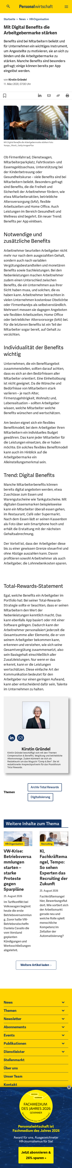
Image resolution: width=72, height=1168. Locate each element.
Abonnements (15, 1027)
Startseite (9, 19)
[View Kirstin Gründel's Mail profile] (20, 737)
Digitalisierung (40, 797)
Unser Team (13, 1076)
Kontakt (10, 1085)
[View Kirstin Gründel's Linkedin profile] (11, 737)
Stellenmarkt (14, 1060)
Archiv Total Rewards (45, 787)
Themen (10, 1011)
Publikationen (15, 1043)
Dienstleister (14, 1052)
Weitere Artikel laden (34, 965)
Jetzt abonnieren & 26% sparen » (36, 1155)
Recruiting (46, 843)
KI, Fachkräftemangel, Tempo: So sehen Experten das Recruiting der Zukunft (54, 868)
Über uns (11, 1068)
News (22, 19)
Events (9, 1035)
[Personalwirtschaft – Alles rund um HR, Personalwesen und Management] (36, 6)
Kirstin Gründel (17, 79)
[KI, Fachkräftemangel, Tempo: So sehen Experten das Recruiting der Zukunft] (54, 838)
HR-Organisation (39, 19)
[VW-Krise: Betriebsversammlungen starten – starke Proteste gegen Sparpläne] (18, 838)
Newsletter (12, 1019)
